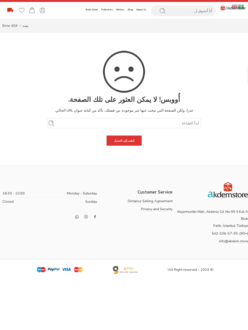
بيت (25, 25)
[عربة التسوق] (32, 10)
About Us (141, 9)
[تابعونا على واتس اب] (77, 217)
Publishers (107, 9)
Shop (130, 9)
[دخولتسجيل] (42, 10)
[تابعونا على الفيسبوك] (95, 217)
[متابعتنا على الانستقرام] (86, 217)
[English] (235, 6)
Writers (120, 9)
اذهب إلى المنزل (124, 141)
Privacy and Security (156, 209)
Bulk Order (92, 9)
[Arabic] (241, 6)
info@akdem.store (233, 241)
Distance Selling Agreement (150, 201)
